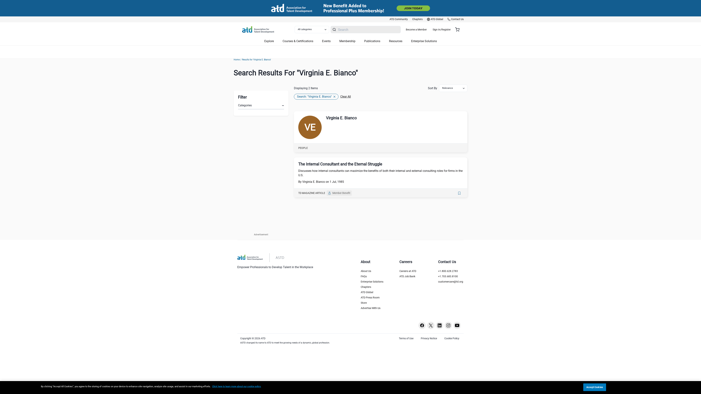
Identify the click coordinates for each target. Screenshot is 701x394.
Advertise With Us (370, 308)
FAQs (364, 276)
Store (364, 302)
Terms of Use (406, 338)
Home (237, 59)
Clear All (345, 96)
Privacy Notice (429, 338)
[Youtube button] (457, 325)
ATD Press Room (370, 297)
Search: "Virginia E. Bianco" (314, 96)
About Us (366, 271)
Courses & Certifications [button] (298, 41)
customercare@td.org (450, 281)
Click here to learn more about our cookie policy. (236, 386)
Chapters (366, 286)
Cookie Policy (451, 338)
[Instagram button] (448, 325)
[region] (350, 387)
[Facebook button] (422, 325)
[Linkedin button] (439, 325)
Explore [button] (269, 41)
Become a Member (416, 29)
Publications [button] (372, 41)
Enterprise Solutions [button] (424, 41)
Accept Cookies (594, 387)
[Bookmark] (459, 193)
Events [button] (326, 41)
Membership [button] (347, 41)
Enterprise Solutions (372, 281)
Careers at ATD (407, 271)
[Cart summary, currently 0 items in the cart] (459, 29)
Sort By (432, 88)
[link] (399, 19)
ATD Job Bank (407, 276)
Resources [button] (395, 41)
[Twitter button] (430, 325)
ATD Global (367, 292)
